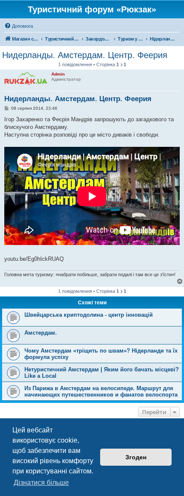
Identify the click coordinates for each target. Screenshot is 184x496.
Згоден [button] (135, 457)
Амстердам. (40, 333)
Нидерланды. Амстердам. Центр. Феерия (84, 55)
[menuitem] (18, 26)
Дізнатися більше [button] (41, 482)
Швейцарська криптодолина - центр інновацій (88, 315)
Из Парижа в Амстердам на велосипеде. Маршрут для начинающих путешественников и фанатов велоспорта (101, 391)
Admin (58, 74)
